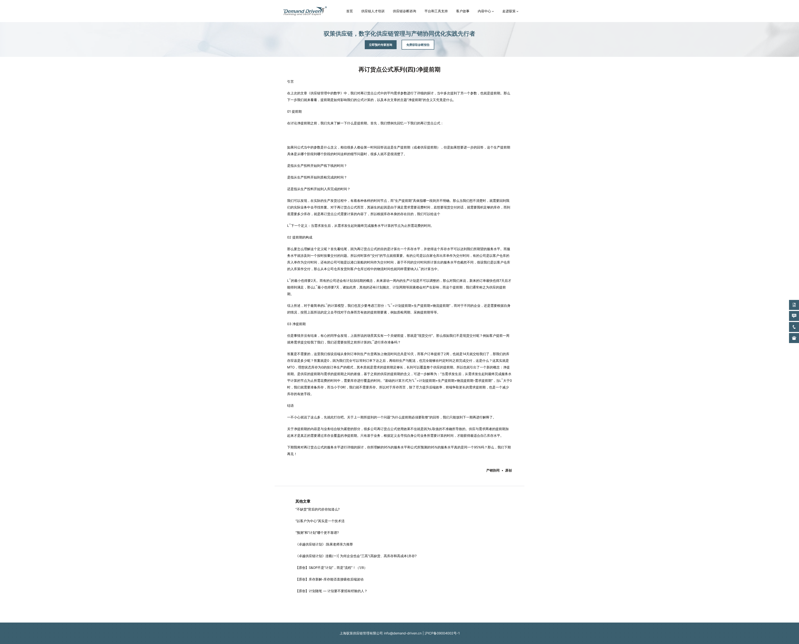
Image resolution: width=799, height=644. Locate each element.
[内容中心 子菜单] (493, 11)
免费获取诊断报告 (418, 44)
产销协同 (493, 470)
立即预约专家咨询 (380, 44)
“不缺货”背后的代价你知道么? (317, 509)
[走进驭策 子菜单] (517, 11)
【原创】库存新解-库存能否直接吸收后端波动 (329, 579)
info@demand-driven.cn (403, 633)
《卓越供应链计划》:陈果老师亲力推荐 (324, 544)
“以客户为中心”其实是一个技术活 (320, 521)
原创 (508, 470)
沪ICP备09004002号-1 (442, 633)
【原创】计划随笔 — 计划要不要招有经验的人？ (331, 591)
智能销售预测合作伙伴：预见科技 (399, 611)
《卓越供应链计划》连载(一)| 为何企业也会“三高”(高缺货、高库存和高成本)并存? (356, 556)
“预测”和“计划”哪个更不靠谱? (317, 532)
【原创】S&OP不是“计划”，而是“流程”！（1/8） (331, 567)
